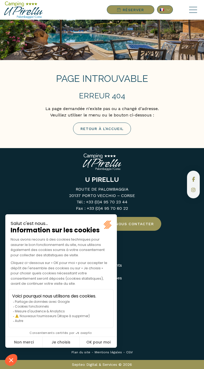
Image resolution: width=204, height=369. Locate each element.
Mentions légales (108, 352)
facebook (193, 179)
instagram (193, 190)
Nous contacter (135, 224)
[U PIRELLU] (23, 9)
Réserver (133, 10)
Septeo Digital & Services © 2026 (102, 364)
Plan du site (80, 352)
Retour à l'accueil (102, 129)
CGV (129, 352)
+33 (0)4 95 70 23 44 (107, 201)
